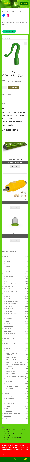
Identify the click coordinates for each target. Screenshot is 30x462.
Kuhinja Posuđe (9, 311)
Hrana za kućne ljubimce (11, 333)
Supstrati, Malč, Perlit (11, 283)
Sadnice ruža (9, 378)
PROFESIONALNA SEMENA (12, 350)
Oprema (17, 36)
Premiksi (8, 408)
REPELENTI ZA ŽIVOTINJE (12, 291)
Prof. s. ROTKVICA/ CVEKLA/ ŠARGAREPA (17, 376)
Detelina (6, 3)
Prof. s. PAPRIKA (11, 371)
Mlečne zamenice (10, 403)
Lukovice (8, 348)
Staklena (8, 263)
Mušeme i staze (9, 318)
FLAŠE (8, 266)
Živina (5, 418)
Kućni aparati (9, 306)
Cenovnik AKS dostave (9, 31)
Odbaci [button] (3, 454)
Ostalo (7, 321)
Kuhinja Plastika (9, 308)
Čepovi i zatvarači (10, 259)
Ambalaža (6, 256)
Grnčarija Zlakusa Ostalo (12, 301)
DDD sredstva (7, 288)
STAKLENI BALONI (11, 268)
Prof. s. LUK (10, 368)
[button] (25, 43)
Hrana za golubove (10, 398)
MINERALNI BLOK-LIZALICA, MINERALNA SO (16, 401)
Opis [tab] (3, 103)
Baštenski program (8, 273)
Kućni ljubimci (7, 331)
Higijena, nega (9, 396)
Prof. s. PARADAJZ (11, 373)
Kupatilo (8, 316)
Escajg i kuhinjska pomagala (12, 298)
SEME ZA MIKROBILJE (12, 386)
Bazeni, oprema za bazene (10, 286)
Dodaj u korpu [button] (15, 166)
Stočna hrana (9, 411)
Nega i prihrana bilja (9, 338)
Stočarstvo (11, 36)
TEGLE (8, 271)
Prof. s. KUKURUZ (11, 359)
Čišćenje (8, 296)
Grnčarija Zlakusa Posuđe (12, 303)
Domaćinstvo (7, 293)
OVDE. (15, 453)
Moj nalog (5, 459)
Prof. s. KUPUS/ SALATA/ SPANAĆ (15, 362)
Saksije (7, 281)
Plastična (8, 261)
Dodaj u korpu (14, 87)
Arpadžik (8, 346)
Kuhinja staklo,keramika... (12, 313)
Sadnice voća (9, 381)
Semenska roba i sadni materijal (11, 343)
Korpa (23, 458)
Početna (6, 36)
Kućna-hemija (7, 328)
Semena (7, 383)
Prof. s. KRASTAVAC (12, 357)
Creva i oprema (9, 278)
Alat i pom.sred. (9, 276)
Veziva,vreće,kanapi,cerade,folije (12, 413)
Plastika (8, 323)
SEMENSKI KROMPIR (11, 391)
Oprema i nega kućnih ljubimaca (13, 336)
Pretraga (15, 459)
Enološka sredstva (8, 326)
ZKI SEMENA (10, 388)
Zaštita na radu (7, 416)
